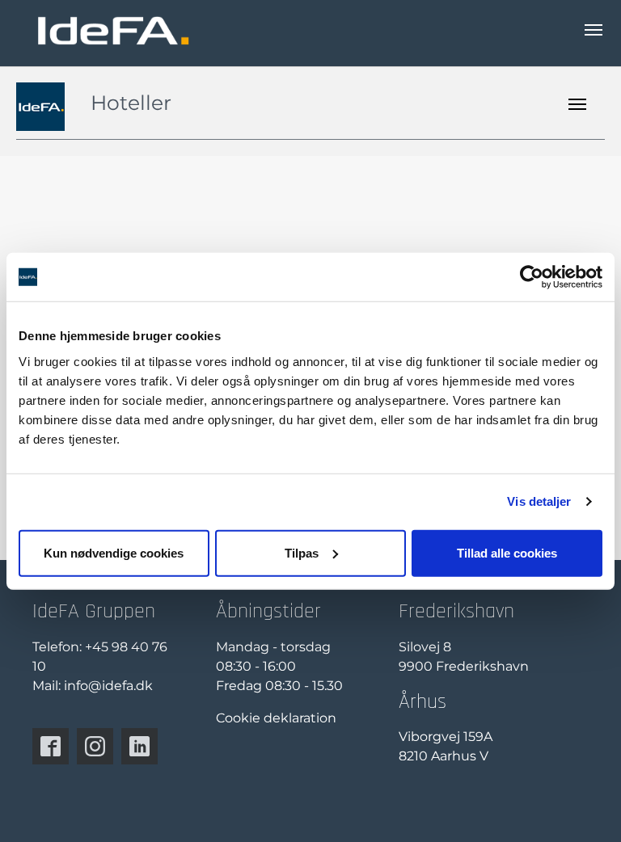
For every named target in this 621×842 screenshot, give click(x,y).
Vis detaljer (539, 501)
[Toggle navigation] (577, 104)
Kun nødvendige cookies (114, 552)
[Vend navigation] (593, 30)
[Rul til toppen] (585, 806)
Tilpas (302, 552)
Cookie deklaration (276, 718)
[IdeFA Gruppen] (113, 30)
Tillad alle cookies (507, 552)
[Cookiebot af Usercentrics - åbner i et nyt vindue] (531, 277)
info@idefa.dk (108, 685)
